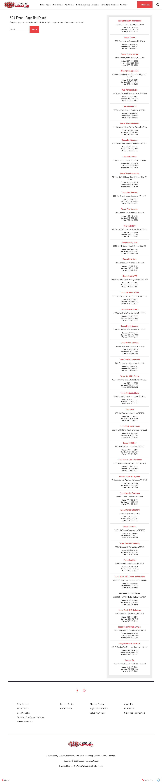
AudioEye (111, 755)
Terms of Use (100, 755)
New (47, 5)
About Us (123, 5)
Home (42, 5)
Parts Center (66, 708)
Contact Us (129, 708)
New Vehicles (23, 704)
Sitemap (89, 755)
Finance (94, 5)
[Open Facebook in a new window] (77, 691)
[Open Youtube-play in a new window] (84, 691)
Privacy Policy (52, 755)
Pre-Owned (68, 5)
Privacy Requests (67, 755)
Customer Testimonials (134, 712)
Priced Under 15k (25, 721)
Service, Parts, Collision (108, 5)
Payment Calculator (99, 708)
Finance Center (97, 704)
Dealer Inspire (97, 766)
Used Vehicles (23, 712)
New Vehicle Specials (83, 5)
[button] (158, 4)
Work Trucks (57, 5)
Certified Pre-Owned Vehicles (30, 717)
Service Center (67, 704)
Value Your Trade (98, 712)
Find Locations (145, 5)
